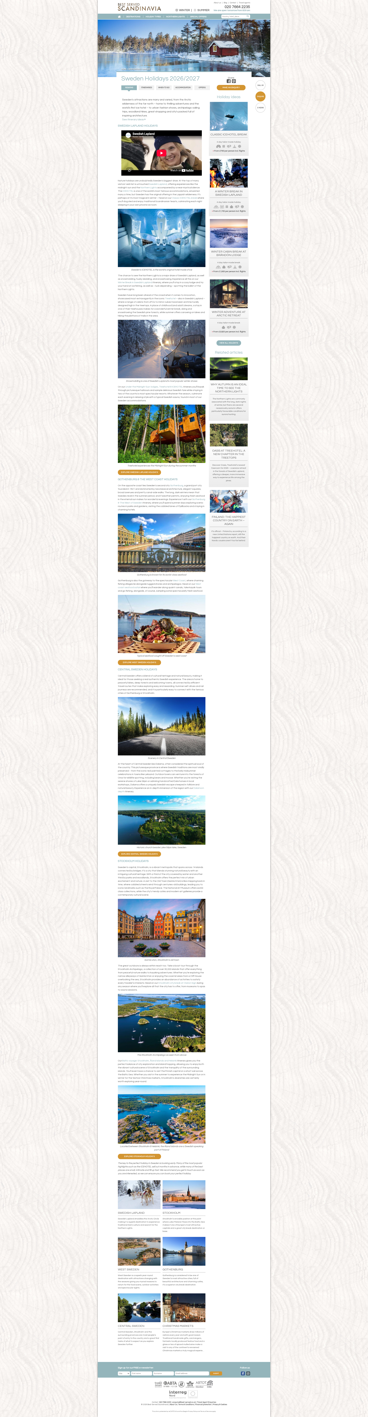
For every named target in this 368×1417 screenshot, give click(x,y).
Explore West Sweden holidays (139, 662)
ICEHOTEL (128, 191)
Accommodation (183, 88)
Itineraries (146, 88)
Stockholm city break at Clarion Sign (177, 983)
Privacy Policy (192, 1411)
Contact (233, 3)
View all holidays (229, 343)
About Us (173, 1405)
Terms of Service (206, 1411)
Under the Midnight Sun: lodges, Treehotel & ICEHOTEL (154, 387)
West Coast (179, 580)
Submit (216, 1373)
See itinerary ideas (133, 119)
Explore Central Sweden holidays (139, 854)
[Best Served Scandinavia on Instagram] (248, 1373)
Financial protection (203, 1405)
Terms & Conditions (186, 1405)
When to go (163, 88)
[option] (184, 48)
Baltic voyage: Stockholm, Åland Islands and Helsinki (149, 1061)
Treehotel (170, 298)
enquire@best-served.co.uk (184, 1402)
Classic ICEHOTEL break (184, 198)
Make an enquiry (231, 88)
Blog (225, 3)
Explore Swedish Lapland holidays (139, 472)
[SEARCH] (248, 16)
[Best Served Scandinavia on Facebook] (243, 1373)
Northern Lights (148, 187)
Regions (129, 88)
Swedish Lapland (158, 184)
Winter (184, 10)
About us (217, 3)
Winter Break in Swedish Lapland (135, 282)
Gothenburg (176, 485)
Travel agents (244, 3)
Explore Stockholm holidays (139, 1156)
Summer (203, 10)
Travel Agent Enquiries (206, 1402)
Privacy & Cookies (220, 1405)
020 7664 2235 (237, 7)
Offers (202, 88)
